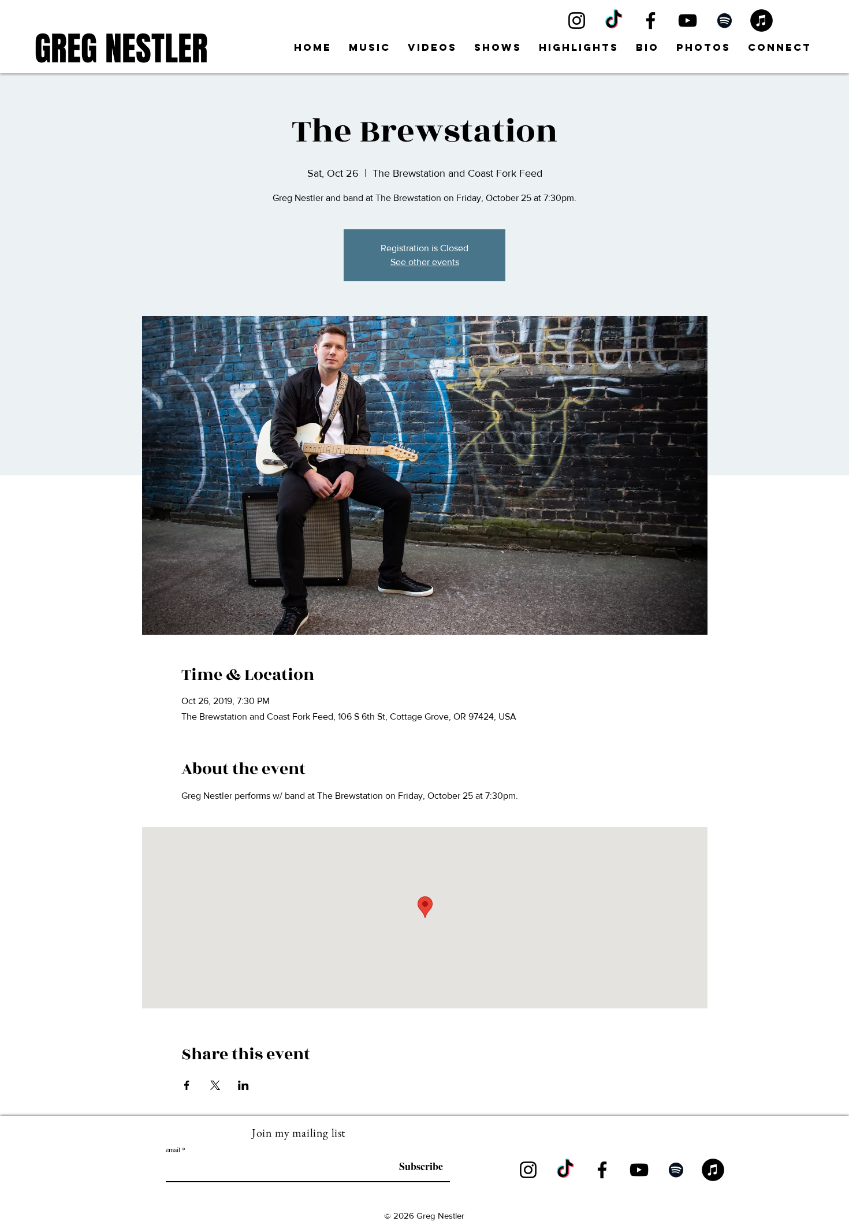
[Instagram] (576, 20)
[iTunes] (761, 20)
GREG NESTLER (121, 48)
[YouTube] (687, 20)
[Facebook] (650, 20)
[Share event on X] (215, 1085)
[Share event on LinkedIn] (243, 1085)
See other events (424, 262)
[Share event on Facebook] (186, 1085)
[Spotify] (724, 20)
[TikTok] (613, 20)
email (173, 1149)
